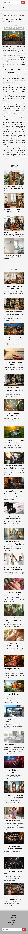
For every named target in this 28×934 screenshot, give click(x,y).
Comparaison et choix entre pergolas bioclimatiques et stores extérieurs (13, 722)
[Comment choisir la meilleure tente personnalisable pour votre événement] (14, 686)
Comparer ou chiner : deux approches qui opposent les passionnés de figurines (14, 314)
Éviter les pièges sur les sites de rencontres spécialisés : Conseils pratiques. (13, 494)
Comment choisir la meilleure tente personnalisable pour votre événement (14, 697)
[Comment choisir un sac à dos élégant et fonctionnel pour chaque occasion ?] (14, 533)
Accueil (3, 13)
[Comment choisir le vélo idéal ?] (14, 863)
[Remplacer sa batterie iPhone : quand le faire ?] (14, 888)
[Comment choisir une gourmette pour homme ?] (14, 838)
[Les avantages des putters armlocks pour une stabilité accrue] (14, 432)
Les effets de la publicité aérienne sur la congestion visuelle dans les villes (14, 797)
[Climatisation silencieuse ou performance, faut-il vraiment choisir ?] (14, 246)
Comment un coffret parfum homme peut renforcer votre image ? (13, 518)
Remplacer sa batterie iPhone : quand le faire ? (13, 898)
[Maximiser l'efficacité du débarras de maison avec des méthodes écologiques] (14, 610)
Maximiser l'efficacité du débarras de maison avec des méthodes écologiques (14, 620)
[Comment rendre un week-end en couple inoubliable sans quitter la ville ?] (14, 329)
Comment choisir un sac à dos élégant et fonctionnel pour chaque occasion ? (14, 544)
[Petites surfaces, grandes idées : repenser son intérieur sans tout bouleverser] (14, 200)
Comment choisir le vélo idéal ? (13, 872)
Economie (13, 915)
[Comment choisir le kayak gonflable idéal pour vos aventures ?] (14, 354)
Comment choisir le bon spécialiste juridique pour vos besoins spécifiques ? (13, 467)
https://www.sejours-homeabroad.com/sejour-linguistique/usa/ (14, 82)
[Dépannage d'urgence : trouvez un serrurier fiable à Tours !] (14, 559)
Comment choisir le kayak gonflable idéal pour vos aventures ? (13, 364)
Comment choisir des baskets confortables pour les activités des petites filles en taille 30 (14, 824)
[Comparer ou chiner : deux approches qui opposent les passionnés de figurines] (14, 303)
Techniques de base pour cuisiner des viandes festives (13, 670)
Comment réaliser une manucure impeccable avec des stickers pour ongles (12, 595)
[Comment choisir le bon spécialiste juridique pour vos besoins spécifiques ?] (14, 457)
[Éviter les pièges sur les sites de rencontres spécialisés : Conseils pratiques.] (14, 483)
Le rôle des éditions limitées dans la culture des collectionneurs (13, 390)
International (13, 918)
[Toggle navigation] (3, 7)
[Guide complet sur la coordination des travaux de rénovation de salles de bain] (14, 736)
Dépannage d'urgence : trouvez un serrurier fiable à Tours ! (14, 569)
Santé (13, 920)
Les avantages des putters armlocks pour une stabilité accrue (14, 442)
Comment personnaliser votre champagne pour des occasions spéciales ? (14, 415)
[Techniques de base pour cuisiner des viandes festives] (14, 660)
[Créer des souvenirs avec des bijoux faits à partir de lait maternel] (14, 635)
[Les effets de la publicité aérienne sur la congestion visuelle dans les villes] (14, 787)
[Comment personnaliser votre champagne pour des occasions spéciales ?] (14, 405)
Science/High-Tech (13, 922)
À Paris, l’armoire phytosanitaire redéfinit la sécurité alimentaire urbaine (13, 188)
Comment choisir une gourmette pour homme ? (13, 847)
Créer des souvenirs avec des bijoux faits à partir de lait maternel (14, 645)
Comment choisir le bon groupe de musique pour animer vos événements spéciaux (13, 773)
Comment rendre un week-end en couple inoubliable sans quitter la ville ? (14, 339)
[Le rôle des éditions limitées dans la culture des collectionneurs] (14, 379)
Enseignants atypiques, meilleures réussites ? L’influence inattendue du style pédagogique (14, 234)
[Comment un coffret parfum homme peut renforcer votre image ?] (14, 508)
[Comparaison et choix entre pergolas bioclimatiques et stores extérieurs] (14, 711)
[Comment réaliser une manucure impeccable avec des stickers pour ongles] (14, 584)
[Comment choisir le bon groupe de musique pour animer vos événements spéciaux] (14, 762)
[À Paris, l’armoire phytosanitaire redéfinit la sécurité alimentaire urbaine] (14, 177)
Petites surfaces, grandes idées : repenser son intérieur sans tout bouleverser (13, 211)
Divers (8, 13)
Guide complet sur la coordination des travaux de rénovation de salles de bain (14, 748)
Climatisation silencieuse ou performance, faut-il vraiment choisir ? (13, 257)
